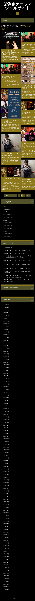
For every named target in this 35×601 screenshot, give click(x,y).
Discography (6, 209)
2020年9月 (6, 408)
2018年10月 (6, 466)
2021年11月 (6, 373)
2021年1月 (6, 397)
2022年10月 (6, 345)
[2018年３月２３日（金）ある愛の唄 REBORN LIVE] (11, 118)
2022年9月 (6, 348)
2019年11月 (6, 430)
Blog (4, 206)
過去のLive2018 (7, 223)
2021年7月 (6, 384)
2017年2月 (6, 521)
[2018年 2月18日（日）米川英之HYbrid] (11, 151)
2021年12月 (6, 370)
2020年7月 (6, 414)
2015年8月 (6, 570)
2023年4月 (6, 329)
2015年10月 (6, 565)
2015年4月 (6, 581)
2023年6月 (6, 323)
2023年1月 (6, 337)
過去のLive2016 (7, 217)
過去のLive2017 (7, 220)
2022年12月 (6, 340)
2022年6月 (6, 354)
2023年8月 (6, 318)
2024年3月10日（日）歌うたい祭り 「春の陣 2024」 (16, 250)
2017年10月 (6, 499)
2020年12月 (6, 400)
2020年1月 (6, 425)
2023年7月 (6, 321)
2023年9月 (6, 315)
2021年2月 (6, 395)
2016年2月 (6, 554)
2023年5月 (6, 326)
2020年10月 (6, 406)
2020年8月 (6, 411)
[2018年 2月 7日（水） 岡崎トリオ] (11, 176)
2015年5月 (6, 578)
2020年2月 (6, 422)
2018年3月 (6, 485)
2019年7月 (6, 441)
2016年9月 (6, 534)
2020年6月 (6, 417)
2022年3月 (6, 362)
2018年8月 (6, 471)
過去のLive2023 (7, 236)
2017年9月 (6, 502)
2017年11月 (6, 496)
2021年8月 (6, 381)
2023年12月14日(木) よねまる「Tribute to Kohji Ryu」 (17, 268)
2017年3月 (6, 518)
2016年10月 (6, 532)
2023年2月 (6, 334)
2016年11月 (6, 529)
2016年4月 (6, 548)
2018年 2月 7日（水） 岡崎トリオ (11, 179)
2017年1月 (6, 524)
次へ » (28, 195)
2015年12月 (6, 559)
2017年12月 (6, 493)
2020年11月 (6, 403)
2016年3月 (6, 551)
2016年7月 (6, 540)
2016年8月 (6, 537)
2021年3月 (6, 392)
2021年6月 (6, 386)
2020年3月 (6, 419)
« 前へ (6, 195)
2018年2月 (6, 488)
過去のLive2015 (7, 214)
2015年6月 (6, 576)
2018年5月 (6, 480)
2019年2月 (6, 455)
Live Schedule (7, 211)
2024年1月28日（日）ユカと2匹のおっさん (14, 253)
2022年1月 (6, 367)
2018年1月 (6, 491)
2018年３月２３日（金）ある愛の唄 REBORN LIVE (11, 121)
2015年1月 (6, 589)
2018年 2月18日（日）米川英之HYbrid (10, 154)
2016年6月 (6, 543)
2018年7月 (6, 474)
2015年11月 (6, 562)
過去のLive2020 (7, 228)
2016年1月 (6, 556)
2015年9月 (6, 567)
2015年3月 (6, 584)
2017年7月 (6, 507)
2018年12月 (6, 460)
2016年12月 (6, 526)
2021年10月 (6, 376)
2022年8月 (6, 351)
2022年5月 (6, 356)
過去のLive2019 (7, 225)
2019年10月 (6, 433)
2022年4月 (6, 359)
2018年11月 (6, 463)
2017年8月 (6, 504)
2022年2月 (6, 365)
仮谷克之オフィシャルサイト (17, 6)
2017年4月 (6, 515)
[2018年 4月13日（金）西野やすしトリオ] (11, 74)
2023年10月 (6, 313)
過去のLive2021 (7, 231)
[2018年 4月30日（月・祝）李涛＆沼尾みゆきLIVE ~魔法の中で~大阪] (11, 48)
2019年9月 (6, 436)
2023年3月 (6, 332)
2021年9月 (6, 378)
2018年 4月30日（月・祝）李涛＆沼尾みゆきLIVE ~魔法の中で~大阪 (10, 52)
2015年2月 (6, 586)
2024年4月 (6, 304)
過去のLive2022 (7, 233)
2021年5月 (6, 389)
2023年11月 (6, 310)
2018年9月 (6, 469)
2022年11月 (6, 343)
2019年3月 (6, 452)
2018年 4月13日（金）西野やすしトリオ (10, 77)
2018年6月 (6, 477)
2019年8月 (6, 439)
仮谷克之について (7, 247)
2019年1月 (6, 458)
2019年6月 (6, 444)
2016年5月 (6, 545)
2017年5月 (6, 513)
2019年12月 (6, 428)
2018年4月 (6, 482)
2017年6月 (6, 510)
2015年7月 (6, 573)
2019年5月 (6, 447)
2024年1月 (6, 307)
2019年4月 (6, 450)
